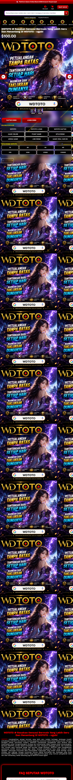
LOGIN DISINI (31, 120)
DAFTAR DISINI (11, 120)
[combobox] (34, 13)
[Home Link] (17, 7)
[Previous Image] (3, 76)
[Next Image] (69, 76)
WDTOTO (4, 739)
